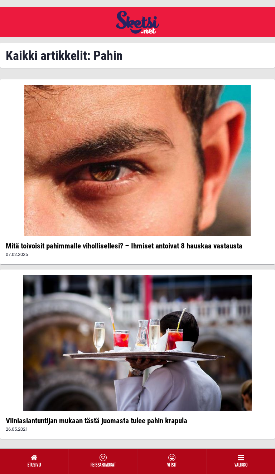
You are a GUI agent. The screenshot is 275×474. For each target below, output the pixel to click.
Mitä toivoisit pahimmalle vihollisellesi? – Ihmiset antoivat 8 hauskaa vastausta (124, 246)
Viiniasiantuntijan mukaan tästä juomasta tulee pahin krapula (96, 420)
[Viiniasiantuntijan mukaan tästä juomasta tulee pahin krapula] (137, 343)
